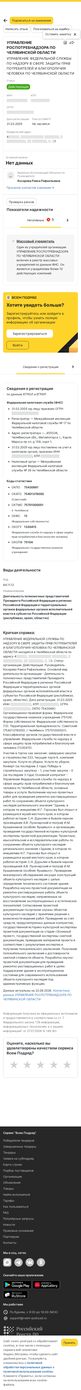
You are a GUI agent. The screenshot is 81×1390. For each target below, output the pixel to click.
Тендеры (9, 1152)
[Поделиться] (71, 42)
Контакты (9, 1242)
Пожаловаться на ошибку (51, 29)
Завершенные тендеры (19, 1146)
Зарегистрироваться (29, 333)
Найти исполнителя (16, 1194)
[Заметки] (65, 42)
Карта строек (12, 1164)
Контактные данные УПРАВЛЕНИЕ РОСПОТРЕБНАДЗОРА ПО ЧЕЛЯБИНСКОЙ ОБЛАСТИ (37, 995)
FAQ (6, 1212)
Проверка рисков (21, 202)
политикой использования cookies (28, 1371)
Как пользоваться (15, 1206)
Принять (69, 1342)
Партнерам (11, 1236)
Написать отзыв (16, 29)
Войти (18, 345)
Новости (9, 1224)
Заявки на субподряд (18, 1158)
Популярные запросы (18, 1218)
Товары (8, 1188)
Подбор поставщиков (18, 1170)
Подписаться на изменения (31, 20)
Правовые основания (18, 1230)
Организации (12, 1176)
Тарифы (8, 1200)
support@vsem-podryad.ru (28, 1318)
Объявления (12, 1182)
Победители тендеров (18, 1140)
